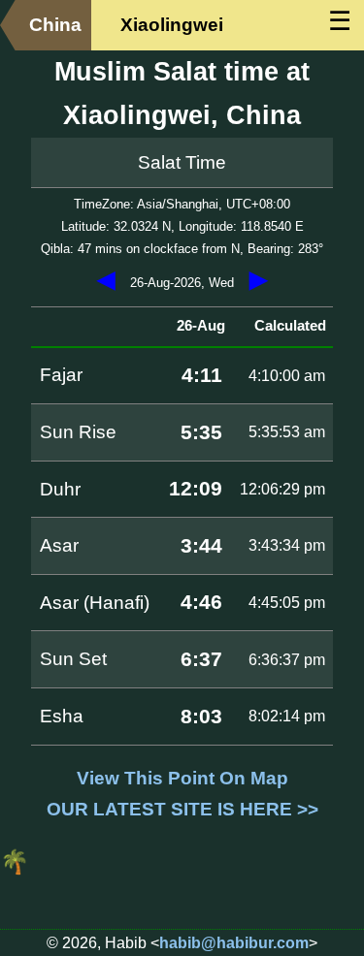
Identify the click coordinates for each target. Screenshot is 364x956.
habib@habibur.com (234, 943)
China (55, 25)
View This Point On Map (182, 778)
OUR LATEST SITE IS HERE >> (182, 809)
